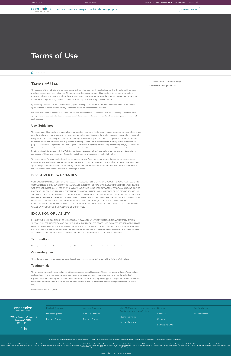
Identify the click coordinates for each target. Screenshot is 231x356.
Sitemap (128, 353)
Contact (156, 2)
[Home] (41, 9)
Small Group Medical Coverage (70, 9)
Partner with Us (166, 2)
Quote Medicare (128, 322)
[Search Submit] (197, 2)
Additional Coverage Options (104, 9)
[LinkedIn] (25, 328)
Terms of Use (117, 353)
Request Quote (53, 319)
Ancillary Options (91, 313)
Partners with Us (165, 324)
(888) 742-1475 (37, 2)
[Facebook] (21, 328)
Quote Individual (128, 316)
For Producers (180, 2)
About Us (148, 2)
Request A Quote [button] (189, 9)
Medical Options (54, 313)
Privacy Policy (105, 353)
